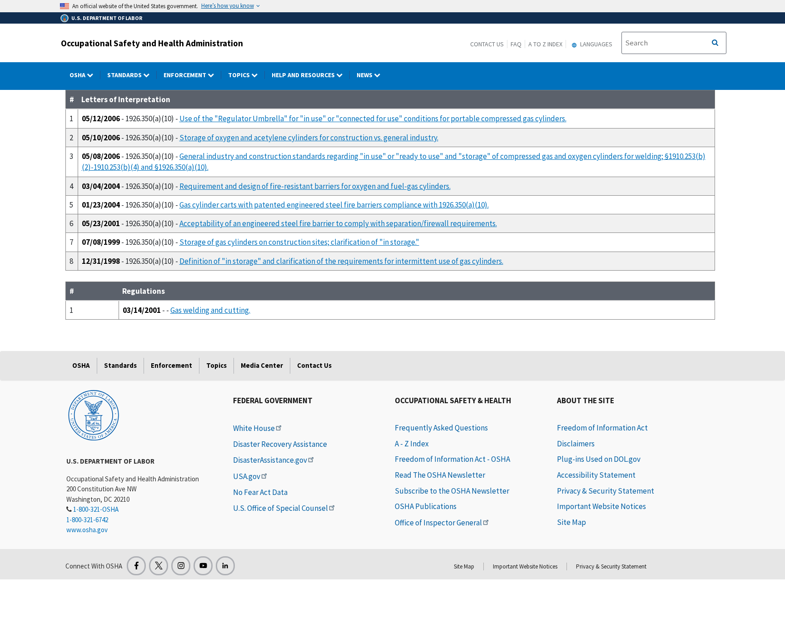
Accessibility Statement (596, 475)
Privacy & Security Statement (605, 491)
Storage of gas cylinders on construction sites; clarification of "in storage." (299, 242)
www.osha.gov (87, 529)
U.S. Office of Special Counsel (280, 508)
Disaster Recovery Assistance (280, 444)
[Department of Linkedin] (225, 565)
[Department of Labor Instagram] (180, 565)
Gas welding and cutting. (210, 310)
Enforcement (186, 75)
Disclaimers (576, 444)
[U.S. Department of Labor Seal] (93, 414)
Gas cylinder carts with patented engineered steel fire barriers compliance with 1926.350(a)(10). (334, 205)
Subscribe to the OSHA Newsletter (452, 491)
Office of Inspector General (438, 523)
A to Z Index (545, 44)
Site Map (571, 522)
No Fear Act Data (260, 492)
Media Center (262, 365)
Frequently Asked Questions (441, 428)
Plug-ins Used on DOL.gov (599, 459)
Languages (595, 44)
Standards (125, 75)
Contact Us (487, 44)
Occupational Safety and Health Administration (152, 43)
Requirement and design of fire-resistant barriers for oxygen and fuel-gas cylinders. (315, 186)
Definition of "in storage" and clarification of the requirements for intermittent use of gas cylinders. (341, 261)
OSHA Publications (426, 506)
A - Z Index (412, 444)
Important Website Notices (601, 506)
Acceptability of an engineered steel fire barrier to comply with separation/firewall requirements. (338, 223)
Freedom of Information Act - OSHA (452, 459)
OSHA (78, 75)
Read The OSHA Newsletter (440, 475)
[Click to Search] (715, 43)
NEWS (365, 75)
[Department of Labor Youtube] (203, 565)
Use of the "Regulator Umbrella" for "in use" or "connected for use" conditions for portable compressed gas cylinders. (372, 119)
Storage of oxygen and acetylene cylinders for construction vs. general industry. (308, 138)
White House (254, 428)
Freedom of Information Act (602, 428)
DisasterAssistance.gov (270, 460)
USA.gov (246, 476)
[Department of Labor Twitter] (158, 565)
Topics (239, 75)
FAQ (516, 44)
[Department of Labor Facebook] (136, 565)
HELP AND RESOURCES (304, 75)
